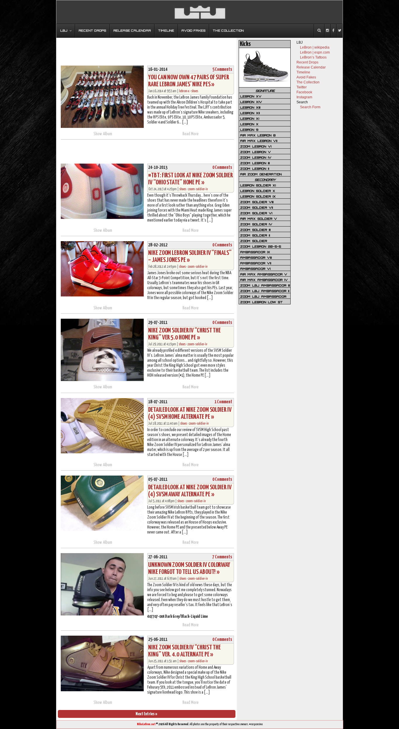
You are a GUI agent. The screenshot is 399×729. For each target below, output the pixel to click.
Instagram (304, 97)
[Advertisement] (146, 49)
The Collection (308, 82)
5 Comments (222, 69)
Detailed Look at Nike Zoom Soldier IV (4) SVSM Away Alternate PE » (189, 491)
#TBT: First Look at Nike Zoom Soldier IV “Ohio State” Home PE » (190, 179)
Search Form (310, 107)
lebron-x (184, 91)
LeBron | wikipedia (314, 47)
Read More (191, 134)
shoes (194, 91)
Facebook (304, 92)
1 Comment (223, 402)
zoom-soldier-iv (198, 189)
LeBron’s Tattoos (313, 57)
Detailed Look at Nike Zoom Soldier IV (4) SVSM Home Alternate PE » (189, 413)
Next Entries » (146, 714)
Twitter (301, 87)
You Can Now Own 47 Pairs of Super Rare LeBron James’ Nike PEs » (188, 81)
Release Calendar (311, 67)
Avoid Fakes (306, 77)
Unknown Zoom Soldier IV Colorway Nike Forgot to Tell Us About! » (189, 568)
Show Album (102, 134)
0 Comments (222, 167)
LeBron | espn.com (315, 52)
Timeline (303, 72)
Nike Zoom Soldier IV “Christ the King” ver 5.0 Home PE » (184, 334)
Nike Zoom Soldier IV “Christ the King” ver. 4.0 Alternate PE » (184, 651)
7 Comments (222, 557)
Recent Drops (307, 62)
